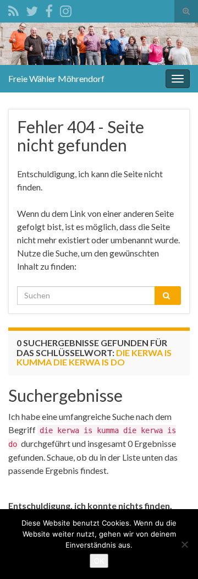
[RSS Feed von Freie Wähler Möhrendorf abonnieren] (13, 9)
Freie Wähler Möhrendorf (56, 78)
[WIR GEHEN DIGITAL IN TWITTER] (32, 9)
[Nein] (184, 544)
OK (99, 560)
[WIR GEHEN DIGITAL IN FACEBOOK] (49, 9)
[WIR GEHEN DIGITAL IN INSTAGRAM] (66, 9)
